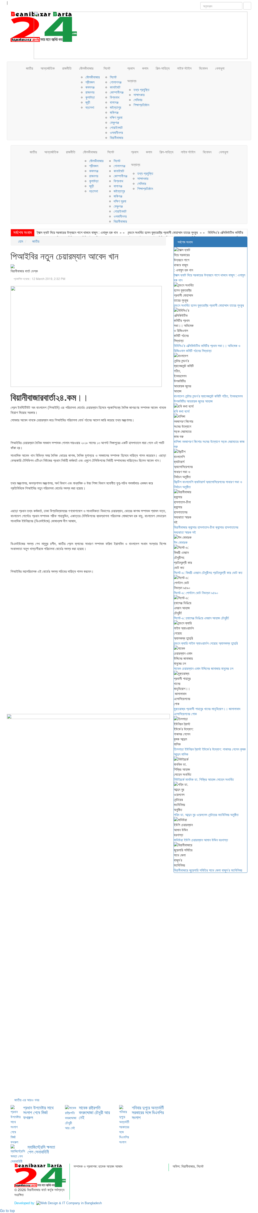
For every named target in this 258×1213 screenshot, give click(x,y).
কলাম (145, 68)
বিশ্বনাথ (114, 97)
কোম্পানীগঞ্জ (116, 92)
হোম (20, 241)
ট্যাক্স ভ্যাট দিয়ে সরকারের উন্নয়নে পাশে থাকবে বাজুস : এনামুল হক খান (77, 232)
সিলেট (107, 68)
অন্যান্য (131, 80)
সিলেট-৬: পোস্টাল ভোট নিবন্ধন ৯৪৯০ (196, 592)
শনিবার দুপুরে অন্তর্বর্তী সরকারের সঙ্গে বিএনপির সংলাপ (148, 1112)
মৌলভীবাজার (86, 68)
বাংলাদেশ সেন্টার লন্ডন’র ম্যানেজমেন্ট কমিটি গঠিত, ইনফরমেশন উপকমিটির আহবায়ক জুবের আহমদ (208, 398)
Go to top (7, 1210)
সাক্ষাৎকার (139, 94)
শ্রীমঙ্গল (89, 81)
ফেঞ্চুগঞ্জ (114, 122)
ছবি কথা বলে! (182, 411)
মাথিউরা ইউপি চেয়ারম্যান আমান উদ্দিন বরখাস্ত (201, 839)
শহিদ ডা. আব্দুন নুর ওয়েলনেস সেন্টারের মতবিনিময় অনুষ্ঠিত (206, 814)
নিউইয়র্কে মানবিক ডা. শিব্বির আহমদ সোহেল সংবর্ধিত (204, 779)
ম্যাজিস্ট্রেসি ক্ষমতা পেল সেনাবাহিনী (41, 1149)
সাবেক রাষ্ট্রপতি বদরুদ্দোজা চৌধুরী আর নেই (94, 1112)
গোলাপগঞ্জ (115, 81)
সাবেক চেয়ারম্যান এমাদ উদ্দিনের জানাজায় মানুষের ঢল (203, 668)
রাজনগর (89, 92)
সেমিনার (138, 99)
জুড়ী (87, 102)
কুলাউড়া (90, 97)
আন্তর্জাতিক (48, 68)
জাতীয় (29, 68)
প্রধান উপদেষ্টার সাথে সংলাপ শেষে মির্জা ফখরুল (38, 1112)
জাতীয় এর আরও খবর (26, 1099)
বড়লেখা (89, 107)
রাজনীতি (67, 68)
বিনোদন (203, 68)
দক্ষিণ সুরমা (116, 117)
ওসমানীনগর (116, 132)
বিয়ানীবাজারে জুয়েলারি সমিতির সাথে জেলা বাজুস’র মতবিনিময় (208, 870)
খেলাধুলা (219, 68)
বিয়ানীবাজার (116, 137)
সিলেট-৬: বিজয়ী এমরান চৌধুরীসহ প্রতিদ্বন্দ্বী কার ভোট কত (208, 572)
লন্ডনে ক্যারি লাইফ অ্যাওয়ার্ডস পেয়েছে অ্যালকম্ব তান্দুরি (206, 643)
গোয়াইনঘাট (116, 127)
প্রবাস (131, 68)
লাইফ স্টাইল (184, 68)
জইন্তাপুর (115, 107)
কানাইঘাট (115, 87)
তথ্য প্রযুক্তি (141, 89)
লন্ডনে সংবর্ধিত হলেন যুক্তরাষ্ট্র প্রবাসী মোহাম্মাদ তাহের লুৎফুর (163, 232)
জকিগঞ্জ (114, 112)
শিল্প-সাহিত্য (163, 68)
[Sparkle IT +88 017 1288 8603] (69, 1203)
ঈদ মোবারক (180, 542)
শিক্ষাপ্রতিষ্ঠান (141, 104)
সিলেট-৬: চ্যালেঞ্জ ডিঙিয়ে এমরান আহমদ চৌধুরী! (201, 617)
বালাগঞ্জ (114, 102)
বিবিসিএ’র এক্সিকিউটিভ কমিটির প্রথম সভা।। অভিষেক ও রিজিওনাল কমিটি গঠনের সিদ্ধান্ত (207, 348)
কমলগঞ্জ (89, 87)
